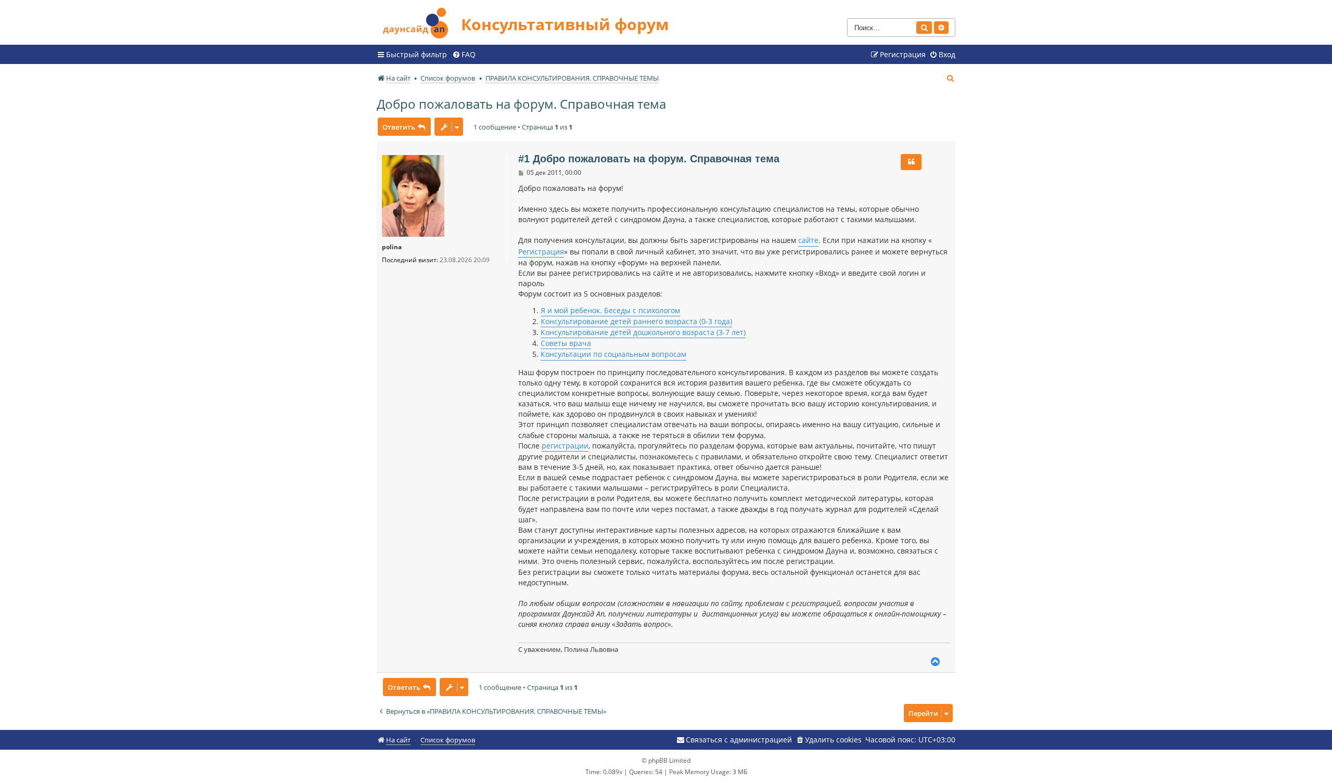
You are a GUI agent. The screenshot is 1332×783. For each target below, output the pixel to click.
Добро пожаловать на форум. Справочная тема (521, 103)
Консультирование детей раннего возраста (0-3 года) (636, 321)
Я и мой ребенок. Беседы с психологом (610, 310)
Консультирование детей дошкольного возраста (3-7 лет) (643, 332)
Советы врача (566, 343)
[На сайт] (419, 22)
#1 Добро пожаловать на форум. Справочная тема (648, 158)
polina (392, 247)
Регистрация (541, 251)
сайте (808, 240)
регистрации (565, 446)
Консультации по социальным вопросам (613, 354)
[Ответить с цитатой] (911, 162)
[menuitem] (464, 54)
